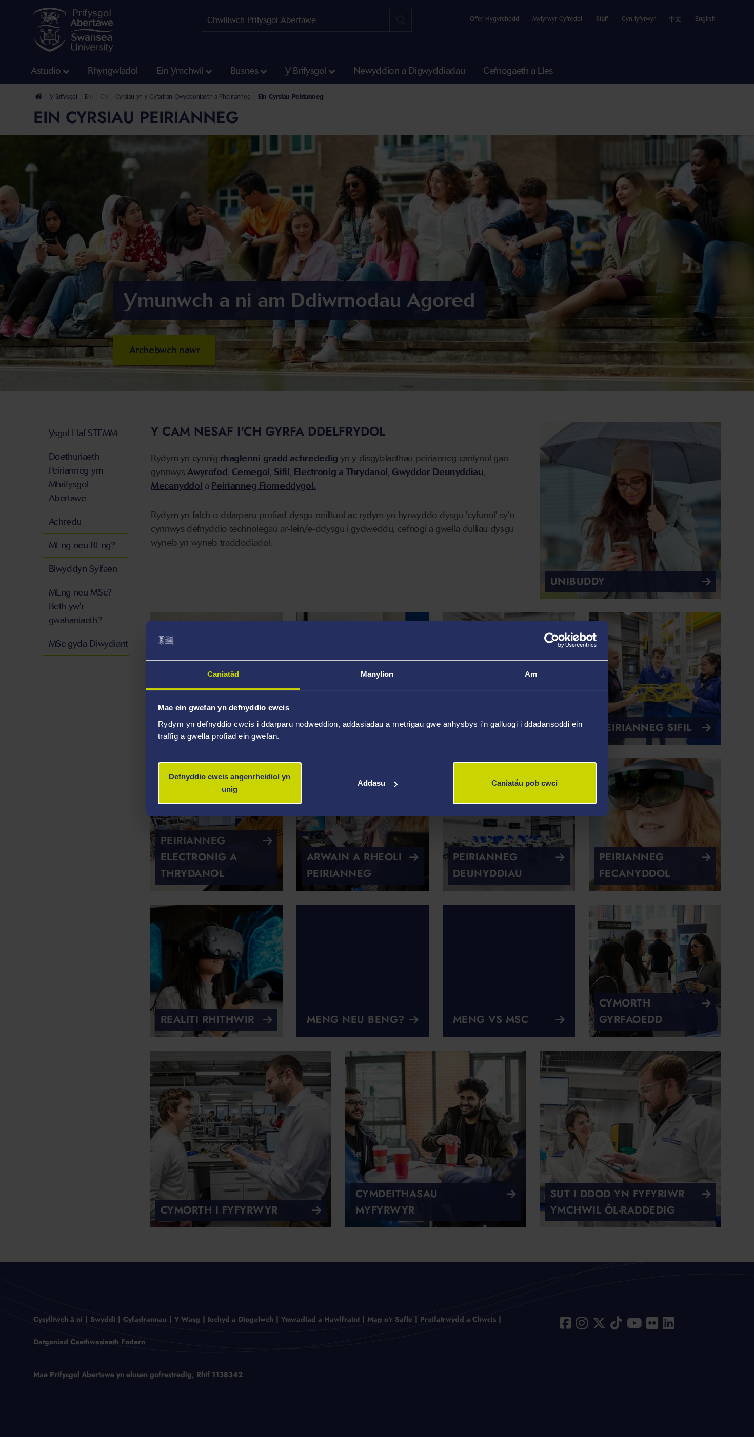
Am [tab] (531, 674)
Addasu (371, 782)
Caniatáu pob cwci (524, 782)
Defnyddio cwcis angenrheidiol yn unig (229, 782)
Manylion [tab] (377, 674)
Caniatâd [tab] (223, 674)
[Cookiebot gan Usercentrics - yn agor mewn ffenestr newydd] (552, 640)
